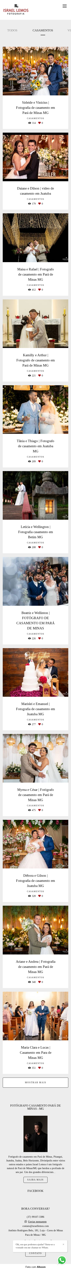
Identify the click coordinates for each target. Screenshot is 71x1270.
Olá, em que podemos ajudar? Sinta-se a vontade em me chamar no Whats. (35, 1246)
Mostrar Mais (35, 1082)
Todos (12, 30)
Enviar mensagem (37, 1221)
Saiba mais (35, 1180)
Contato (35, 1253)
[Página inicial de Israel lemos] (16, 10)
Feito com (35, 1267)
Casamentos (43, 30)
